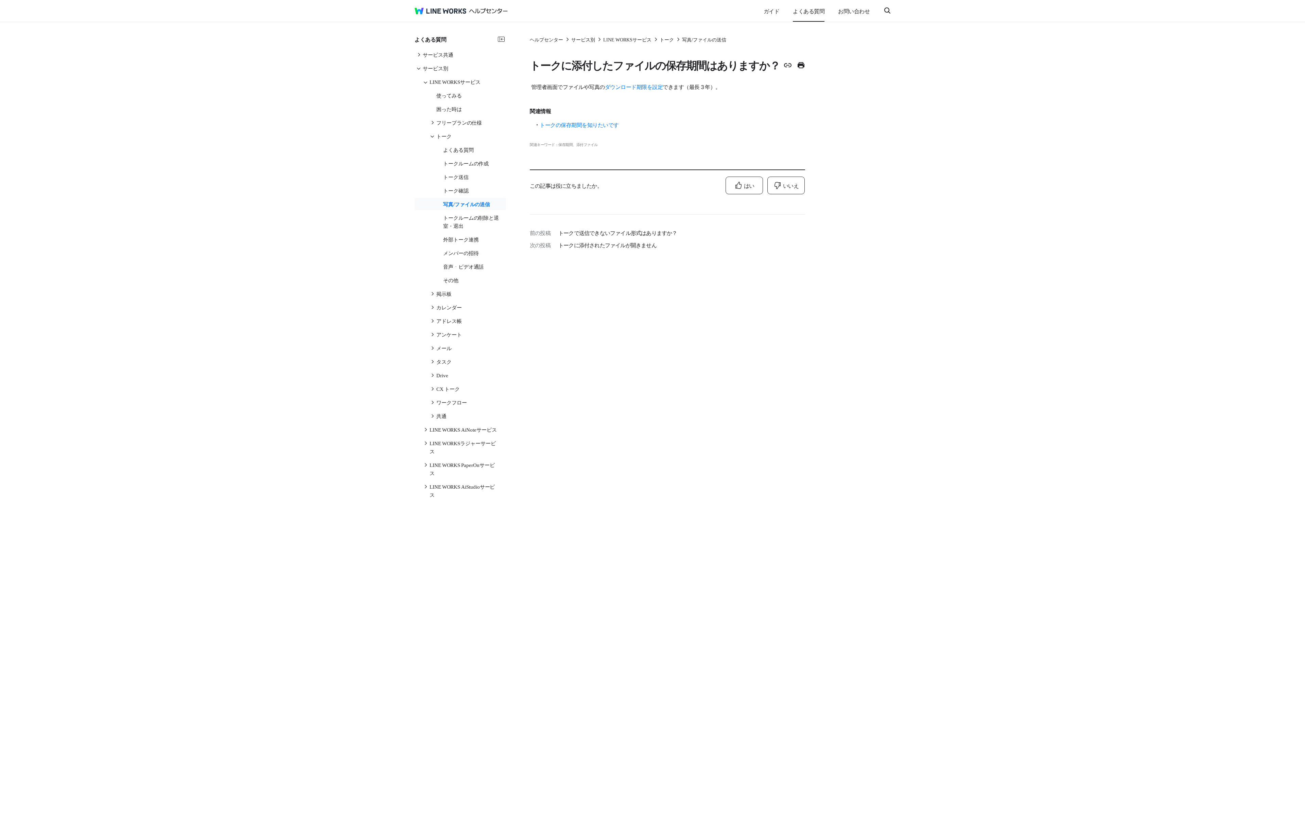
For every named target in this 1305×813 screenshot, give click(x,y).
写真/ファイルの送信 (704, 39)
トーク (667, 39)
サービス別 (583, 39)
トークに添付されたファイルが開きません (607, 245)
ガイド (772, 11)
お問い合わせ (854, 11)
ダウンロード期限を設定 (634, 87)
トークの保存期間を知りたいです (579, 125)
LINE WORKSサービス (627, 39)
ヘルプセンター (546, 39)
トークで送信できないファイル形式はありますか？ (617, 233)
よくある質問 (808, 11)
